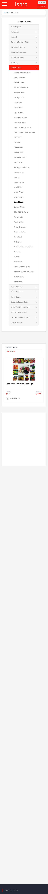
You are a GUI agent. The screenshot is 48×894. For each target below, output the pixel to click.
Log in (43, 6)
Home (6, 12)
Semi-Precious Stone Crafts (23, 247)
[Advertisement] (24, 439)
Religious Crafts (19, 232)
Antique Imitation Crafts (22, 73)
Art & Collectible (19, 78)
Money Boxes (19, 192)
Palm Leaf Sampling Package (19, 384)
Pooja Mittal (16, 398)
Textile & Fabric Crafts (21, 267)
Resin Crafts (18, 237)
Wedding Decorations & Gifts (24, 272)
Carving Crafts (19, 98)
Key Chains (18, 162)
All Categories (16, 27)
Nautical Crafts (19, 207)
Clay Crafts (18, 103)
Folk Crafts (17, 137)
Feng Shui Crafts (19, 122)
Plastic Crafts (18, 222)
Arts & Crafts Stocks (21, 88)
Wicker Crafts (18, 277)
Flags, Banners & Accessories (24, 132)
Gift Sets (17, 142)
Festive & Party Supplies (22, 127)
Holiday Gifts (18, 152)
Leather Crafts (19, 182)
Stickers (16, 257)
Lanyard (16, 177)
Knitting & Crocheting (21, 167)
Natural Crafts (19, 202)
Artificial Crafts (19, 83)
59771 (39, 394)
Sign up (43, 2)
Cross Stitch (18, 107)
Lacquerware (18, 172)
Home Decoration (20, 157)
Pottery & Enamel (20, 227)
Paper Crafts (18, 217)
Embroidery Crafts (20, 117)
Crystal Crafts (19, 112)
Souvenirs (17, 252)
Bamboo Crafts (19, 93)
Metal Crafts (18, 187)
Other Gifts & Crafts (21, 212)
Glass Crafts (18, 147)
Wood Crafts (18, 282)
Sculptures (17, 242)
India (8, 394)
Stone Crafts (18, 262)
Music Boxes (18, 197)
